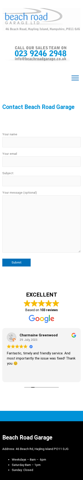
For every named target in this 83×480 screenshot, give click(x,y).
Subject (7, 173)
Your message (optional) (19, 192)
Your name (9, 134)
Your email (9, 153)
